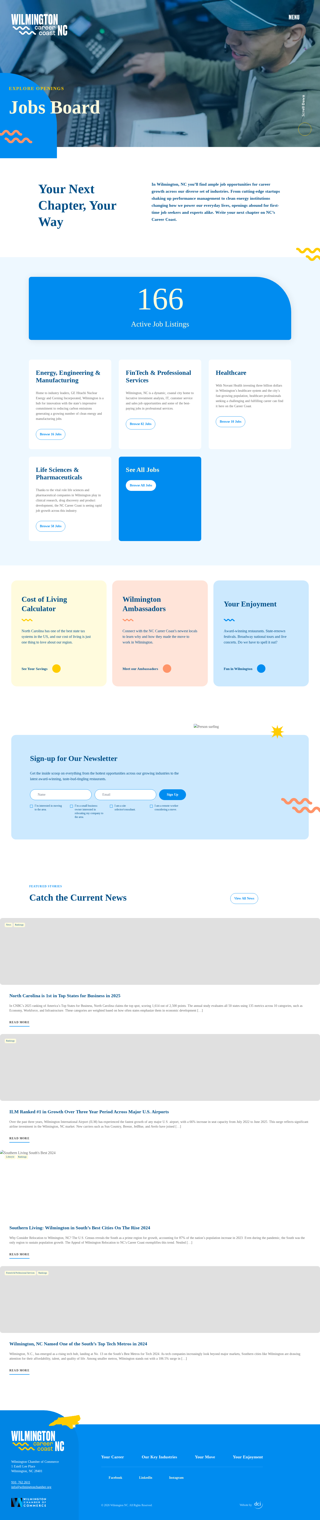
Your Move (205, 1457)
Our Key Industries (159, 1457)
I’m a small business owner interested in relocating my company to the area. (89, 811)
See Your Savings (35, 669)
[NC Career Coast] (39, 25)
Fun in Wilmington (238, 669)
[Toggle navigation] (299, 17)
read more (19, 1022)
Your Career (112, 1457)
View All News (244, 898)
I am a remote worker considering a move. (166, 807)
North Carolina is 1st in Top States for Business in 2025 (64, 995)
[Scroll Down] (309, 126)
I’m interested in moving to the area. (48, 807)
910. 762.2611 (20, 1482)
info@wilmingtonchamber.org (31, 1487)
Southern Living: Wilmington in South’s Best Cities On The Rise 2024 (79, 1227)
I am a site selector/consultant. (125, 807)
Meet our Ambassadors (140, 669)
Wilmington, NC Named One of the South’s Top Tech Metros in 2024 (78, 1343)
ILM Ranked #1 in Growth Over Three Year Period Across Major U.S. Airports (89, 1111)
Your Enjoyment (248, 1457)
